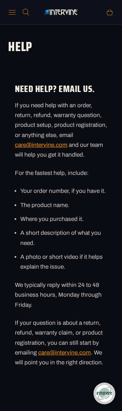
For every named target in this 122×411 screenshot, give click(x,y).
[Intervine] (61, 12)
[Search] (26, 12)
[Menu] (12, 12)
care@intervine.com (41, 145)
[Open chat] (104, 393)
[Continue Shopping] (110, 12)
